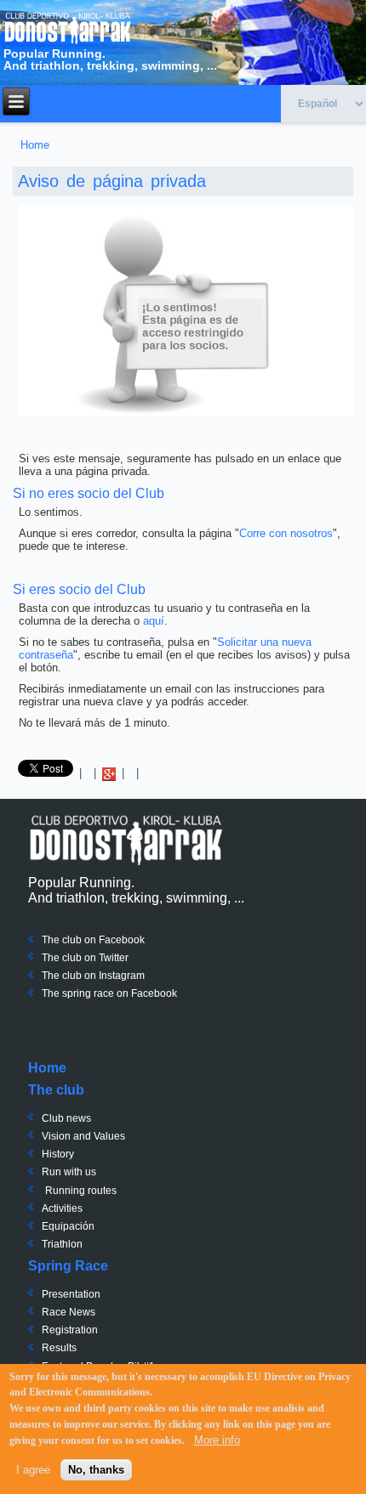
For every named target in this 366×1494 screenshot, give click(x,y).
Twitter (112, 958)
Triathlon (62, 1244)
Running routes (81, 1191)
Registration (70, 1330)
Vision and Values (83, 1136)
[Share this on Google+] (109, 773)
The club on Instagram (93, 976)
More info (217, 1440)
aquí (153, 620)
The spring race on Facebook (109, 993)
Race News (68, 1312)
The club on (69, 958)
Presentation (71, 1294)
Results (59, 1348)
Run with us (69, 1172)
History (58, 1154)
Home (34, 145)
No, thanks (96, 1469)
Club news (66, 1118)
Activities (62, 1208)
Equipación (68, 1226)
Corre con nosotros (286, 533)
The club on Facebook (93, 940)
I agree (33, 1469)
